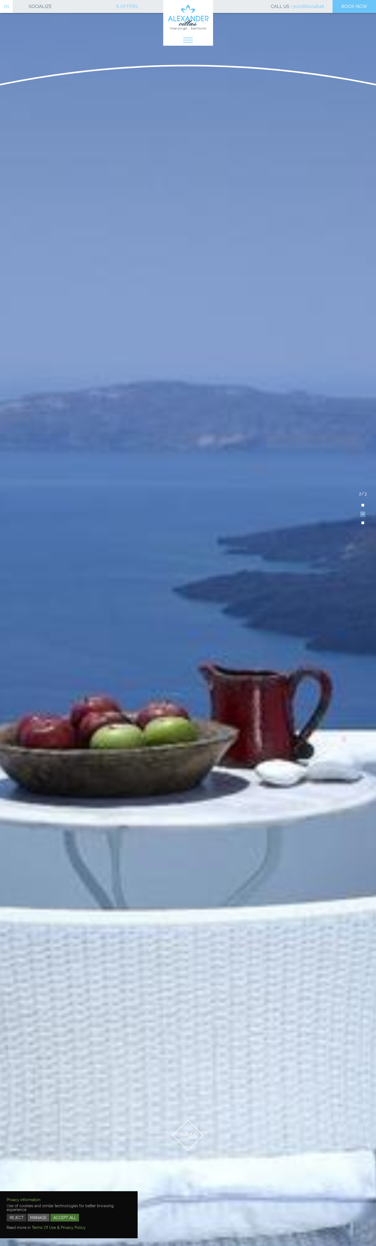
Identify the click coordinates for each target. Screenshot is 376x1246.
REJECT (17, 1217)
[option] (188, 623)
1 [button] (363, 505)
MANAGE (38, 1217)
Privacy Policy (73, 1227)
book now (354, 6)
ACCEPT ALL (64, 1217)
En (6, 6)
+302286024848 (307, 6)
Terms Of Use (44, 1227)
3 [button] (363, 522)
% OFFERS (127, 6)
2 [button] (363, 514)
